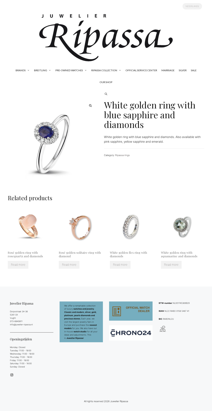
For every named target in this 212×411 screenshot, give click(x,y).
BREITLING (40, 70)
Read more (18, 264)
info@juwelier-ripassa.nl (21, 324)
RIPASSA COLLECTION (104, 70)
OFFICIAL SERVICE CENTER (141, 70)
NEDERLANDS (192, 6)
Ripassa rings (122, 155)
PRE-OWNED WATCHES (69, 70)
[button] (106, 94)
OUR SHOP (106, 82)
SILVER (183, 70)
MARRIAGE (167, 70)
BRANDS (21, 70)
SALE (193, 70)
